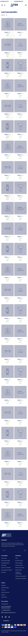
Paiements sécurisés (19, 567)
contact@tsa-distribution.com (9, 612)
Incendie (3, 594)
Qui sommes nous (19, 560)
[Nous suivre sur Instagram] (6, 617)
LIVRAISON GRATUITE (18, 1)
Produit (6, 32)
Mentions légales (18, 563)
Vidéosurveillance (5, 587)
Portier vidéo (4, 597)
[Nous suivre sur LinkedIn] (9, 617)
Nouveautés (3, 565)
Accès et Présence (5, 592)
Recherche (3, 572)
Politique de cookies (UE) (20, 576)
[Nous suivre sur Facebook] (2, 617)
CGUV (16, 558)
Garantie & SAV (18, 570)
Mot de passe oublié (5, 560)
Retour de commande (6, 567)
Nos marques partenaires (6, 570)
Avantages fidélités (5, 563)
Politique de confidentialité (18, 573)
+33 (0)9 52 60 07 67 (6, 610)
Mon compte (4, 558)
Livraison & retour (19, 565)
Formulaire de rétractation (20, 578)
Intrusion (3, 590)
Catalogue (3, 585)
